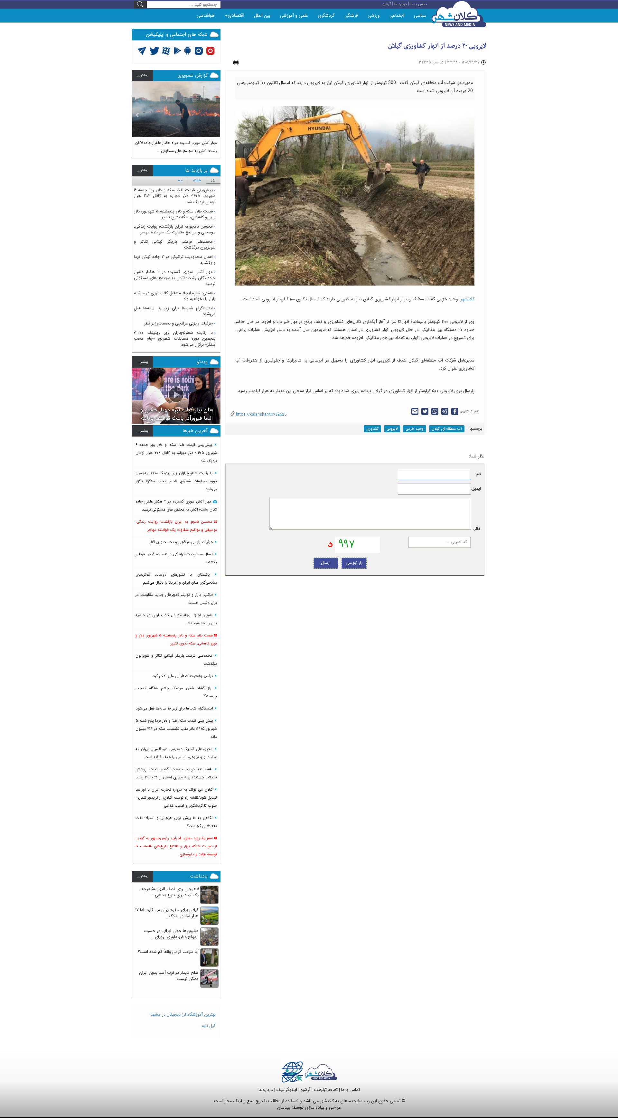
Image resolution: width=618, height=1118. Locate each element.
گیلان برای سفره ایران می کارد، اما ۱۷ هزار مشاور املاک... (167, 913)
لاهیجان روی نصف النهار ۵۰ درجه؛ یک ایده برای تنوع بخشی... (169, 892)
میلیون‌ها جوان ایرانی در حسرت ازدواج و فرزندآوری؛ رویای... (171, 933)
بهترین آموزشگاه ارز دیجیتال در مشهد (183, 1014)
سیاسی (420, 15)
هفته (197, 180)
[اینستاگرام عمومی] (210, 50)
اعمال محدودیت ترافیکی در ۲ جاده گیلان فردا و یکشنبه (174, 259)
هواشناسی (206, 15)
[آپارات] (166, 50)
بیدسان (283, 1107)
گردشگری (326, 15)
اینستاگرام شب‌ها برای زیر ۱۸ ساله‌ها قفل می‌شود (174, 311)
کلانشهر (467, 299)
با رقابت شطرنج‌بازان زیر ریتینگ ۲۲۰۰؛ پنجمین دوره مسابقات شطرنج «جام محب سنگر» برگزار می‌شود (174, 338)
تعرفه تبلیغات (326, 1089)
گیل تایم (208, 1025)
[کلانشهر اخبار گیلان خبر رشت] (321, 1071)
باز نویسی (354, 562)
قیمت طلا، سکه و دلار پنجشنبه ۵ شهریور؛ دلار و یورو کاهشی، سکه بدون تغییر (174, 214)
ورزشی (374, 15)
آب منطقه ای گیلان (447, 429)
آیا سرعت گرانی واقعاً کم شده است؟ (168, 951)
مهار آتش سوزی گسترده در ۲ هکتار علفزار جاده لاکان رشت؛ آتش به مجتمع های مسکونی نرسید (174, 277)
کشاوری (372, 429)
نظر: (476, 529)
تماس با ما (350, 1089)
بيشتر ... (142, 75)
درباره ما (265, 1089)
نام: (478, 474)
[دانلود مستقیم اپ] (188, 50)
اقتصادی (236, 15)
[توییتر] (142, 50)
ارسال (326, 562)
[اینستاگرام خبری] (198, 50)
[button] (137, 117)
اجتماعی (396, 15)
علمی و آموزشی (294, 15)
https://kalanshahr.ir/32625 (260, 414)
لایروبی (392, 429)
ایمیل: (476, 489)
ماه (180, 180)
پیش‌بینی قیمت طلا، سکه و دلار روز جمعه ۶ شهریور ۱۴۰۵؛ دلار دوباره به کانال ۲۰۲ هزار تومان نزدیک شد (174, 196)
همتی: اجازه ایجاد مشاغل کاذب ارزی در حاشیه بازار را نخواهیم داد (174, 296)
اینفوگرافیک (286, 1089)
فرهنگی (351, 15)
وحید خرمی (415, 429)
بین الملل (262, 15)
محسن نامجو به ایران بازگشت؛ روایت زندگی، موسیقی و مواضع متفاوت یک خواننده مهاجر (174, 229)
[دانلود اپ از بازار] (177, 50)
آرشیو (305, 1089)
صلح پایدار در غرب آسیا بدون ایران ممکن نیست (169, 975)
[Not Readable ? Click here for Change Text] (330, 544)
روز (213, 180)
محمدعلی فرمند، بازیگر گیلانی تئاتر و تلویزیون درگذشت (174, 244)
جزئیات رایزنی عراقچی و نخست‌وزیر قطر (178, 323)
